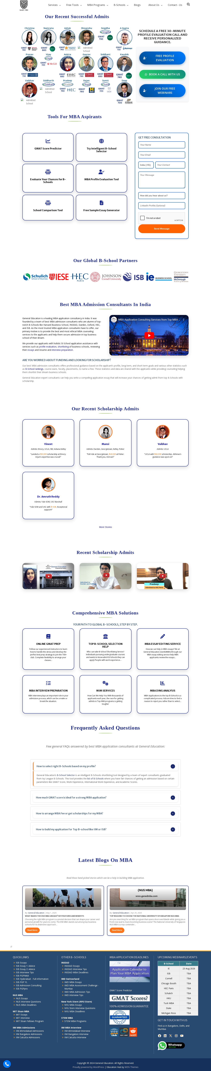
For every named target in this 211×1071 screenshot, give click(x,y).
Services (53, 5)
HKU (169, 998)
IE (169, 968)
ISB (168, 973)
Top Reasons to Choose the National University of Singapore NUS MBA (144, 916)
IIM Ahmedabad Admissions (30, 1030)
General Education (36, 913)
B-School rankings (34, 368)
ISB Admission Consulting (28, 985)
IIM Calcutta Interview (75, 1037)
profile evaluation (48, 346)
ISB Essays (21, 962)
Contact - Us (175, 5)
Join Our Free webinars (165, 91)
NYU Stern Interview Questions (79, 1008)
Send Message (161, 228)
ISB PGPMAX (22, 975)
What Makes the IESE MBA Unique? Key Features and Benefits (54, 916)
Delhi (181, 1025)
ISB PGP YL (21, 982)
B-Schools (119, 5)
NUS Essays (22, 998)
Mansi (105, 444)
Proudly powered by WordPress (88, 1067)
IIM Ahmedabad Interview (77, 1030)
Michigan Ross (168, 1013)
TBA (189, 973)
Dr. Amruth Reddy (48, 496)
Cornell (168, 978)
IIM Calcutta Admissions (28, 1037)
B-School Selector (66, 775)
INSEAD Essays (72, 965)
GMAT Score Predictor (121, 990)
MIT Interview (23, 1017)
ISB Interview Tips (25, 972)
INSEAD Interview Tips (75, 969)
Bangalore (173, 1025)
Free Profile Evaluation (165, 58)
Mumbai (162, 1029)
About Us (153, 5)
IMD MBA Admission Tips (77, 991)
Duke (168, 1008)
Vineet (48, 444)
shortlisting (63, 346)
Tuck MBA (169, 1003)
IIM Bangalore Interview (76, 1034)
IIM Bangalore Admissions (29, 1034)
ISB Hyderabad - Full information (32, 978)
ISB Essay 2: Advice (25, 969)
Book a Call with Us (164, 74)
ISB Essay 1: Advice (25, 965)
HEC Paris (169, 988)
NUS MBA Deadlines (26, 1004)
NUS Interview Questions (28, 1001)
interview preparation (62, 349)
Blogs (137, 5)
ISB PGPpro (22, 988)
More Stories (105, 527)
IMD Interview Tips (73, 995)
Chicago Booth (168, 983)
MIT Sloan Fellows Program (30, 1021)
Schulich (169, 993)
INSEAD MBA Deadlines (76, 972)
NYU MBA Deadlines (74, 1011)
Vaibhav (163, 444)
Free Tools (72, 5)
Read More (32, 930)
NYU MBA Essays (73, 1004)
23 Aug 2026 (189, 968)
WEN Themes (131, 1067)
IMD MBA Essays (73, 982)
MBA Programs (96, 5)
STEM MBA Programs (75, 1021)
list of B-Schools (95, 778)
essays (30, 349)
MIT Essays (21, 1014)
